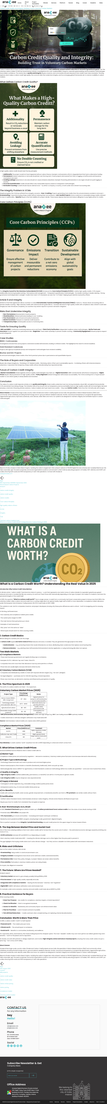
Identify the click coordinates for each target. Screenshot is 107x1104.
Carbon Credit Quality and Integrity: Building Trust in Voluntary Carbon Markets (26, 8)
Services (57, 1102)
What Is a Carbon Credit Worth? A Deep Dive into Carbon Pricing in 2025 (23, 522)
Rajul (1, 481)
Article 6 (2, 486)
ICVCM (2, 509)
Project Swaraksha (77, 1102)
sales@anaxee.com (6, 473)
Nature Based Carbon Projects (9, 484)
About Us (92, 1102)
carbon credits (4, 498)
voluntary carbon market (7, 995)
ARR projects (4, 972)
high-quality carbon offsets (8, 505)
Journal (2, 970)
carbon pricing (4, 987)
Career (86, 1102)
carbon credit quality (6, 494)
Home (51, 1102)
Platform (69, 1102)
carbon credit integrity (7, 490)
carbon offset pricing (6, 983)
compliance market (6, 991)
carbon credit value (6, 980)
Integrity (2, 513)
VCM (1, 517)
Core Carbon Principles (7, 501)
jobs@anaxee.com (12, 1028)
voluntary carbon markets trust (9, 520)
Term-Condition (100, 1102)
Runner (63, 1102)
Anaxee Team (36, 1102)
